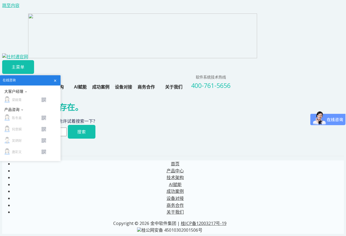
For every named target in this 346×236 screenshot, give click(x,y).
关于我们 (173, 87)
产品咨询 (11, 109)
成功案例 (100, 87)
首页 (175, 164)
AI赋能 (80, 87)
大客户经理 (13, 91)
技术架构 (175, 177)
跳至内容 (10, 5)
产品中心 (175, 171)
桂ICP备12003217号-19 (204, 223)
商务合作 (146, 87)
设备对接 (123, 87)
